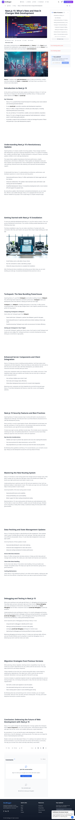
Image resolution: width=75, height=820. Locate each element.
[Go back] (5, 6)
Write (22, 810)
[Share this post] (67, 6)
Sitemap (40, 812)
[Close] (73, 811)
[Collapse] (68, 12)
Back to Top (61, 39)
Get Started (69, 2)
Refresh (44, 759)
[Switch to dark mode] (70, 6)
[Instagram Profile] (8, 811)
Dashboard (40, 805)
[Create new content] (72, 817)
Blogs (22, 807)
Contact (22, 812)
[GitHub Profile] (3, 811)
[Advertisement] (26, 132)
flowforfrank (11, 37)
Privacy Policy (41, 807)
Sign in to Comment (26, 776)
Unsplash (15, 37)
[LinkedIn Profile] (6, 811)
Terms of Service (41, 810)
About (22, 805)
